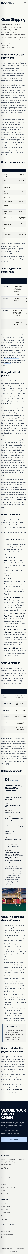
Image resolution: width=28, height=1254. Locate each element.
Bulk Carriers (4, 1209)
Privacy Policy (21, 1248)
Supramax (21, 360)
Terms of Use (14, 1251)
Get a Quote (14, 1140)
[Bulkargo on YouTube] (7, 1168)
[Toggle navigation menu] (25, 2)
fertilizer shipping (13, 761)
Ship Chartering (5, 1203)
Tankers (3, 1190)
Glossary (3, 1216)
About (4, 1248)
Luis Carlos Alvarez (13, 43)
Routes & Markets (5, 1212)
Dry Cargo (3, 1184)
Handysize (7, 362)
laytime (6, 502)
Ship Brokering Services (7, 1177)
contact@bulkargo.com (7, 1234)
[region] (14, 203)
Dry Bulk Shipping (11, 11)
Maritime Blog (4, 1219)
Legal (14, 1248)
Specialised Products (6, 1194)
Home (2, 11)
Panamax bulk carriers (11, 357)
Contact (9, 1248)
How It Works (4, 1181)
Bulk (8, 3)
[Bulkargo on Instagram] (5, 1168)
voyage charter (6, 403)
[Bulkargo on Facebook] (2, 1168)
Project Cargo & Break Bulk (8, 1187)
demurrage (23, 500)
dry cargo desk (18, 1089)
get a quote (12, 1092)
